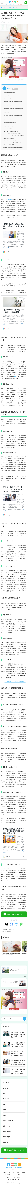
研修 (15, 376)
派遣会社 (10, 199)
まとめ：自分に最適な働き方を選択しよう (13, 147)
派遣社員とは (9, 97)
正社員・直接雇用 (8, 1120)
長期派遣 (5, 1142)
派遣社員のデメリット (11, 112)
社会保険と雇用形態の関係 (10, 122)
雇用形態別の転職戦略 (9, 138)
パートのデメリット (10, 119)
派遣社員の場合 (9, 126)
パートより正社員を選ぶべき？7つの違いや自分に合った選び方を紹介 (18, 1045)
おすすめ (9, 931)
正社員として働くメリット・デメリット (13, 101)
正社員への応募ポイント (11, 140)
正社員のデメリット (10, 105)
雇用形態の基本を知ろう (9, 93)
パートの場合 (9, 128)
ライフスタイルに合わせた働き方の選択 (15, 135)
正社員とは (8, 95)
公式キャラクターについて (14, 1177)
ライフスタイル (7, 1099)
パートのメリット (10, 118)
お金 (4, 1093)
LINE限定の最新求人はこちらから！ (16, 914)
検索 (24, 1019)
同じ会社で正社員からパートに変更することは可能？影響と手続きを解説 (18, 1062)
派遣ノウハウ (12, 929)
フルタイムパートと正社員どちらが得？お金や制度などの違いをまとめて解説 (18, 1035)
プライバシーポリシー (14, 1179)
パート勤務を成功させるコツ (12, 144)
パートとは (8, 98)
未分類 (5, 1115)
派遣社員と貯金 (7, 1131)
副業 (4, 1104)
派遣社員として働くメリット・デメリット (13, 108)
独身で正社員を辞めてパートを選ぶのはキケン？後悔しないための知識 (18, 1071)
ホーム (4, 1172)
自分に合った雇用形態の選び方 (11, 131)
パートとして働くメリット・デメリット (13, 115)
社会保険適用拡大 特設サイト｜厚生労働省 (15, 682)
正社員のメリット (10, 104)
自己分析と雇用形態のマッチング (13, 133)
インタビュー (6, 1088)
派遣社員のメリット (10, 111)
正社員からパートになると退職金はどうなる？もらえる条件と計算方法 (18, 1053)
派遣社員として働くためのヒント (13, 142)
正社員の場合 (9, 125)
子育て (5, 1110)
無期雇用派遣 (6, 1137)
